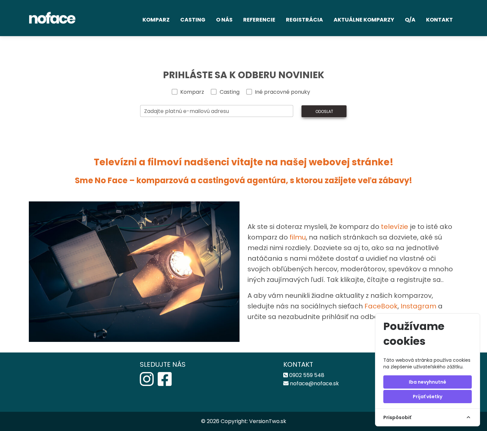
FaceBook (381, 306)
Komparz (156, 20)
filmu (298, 237)
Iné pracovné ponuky (282, 92)
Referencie (259, 20)
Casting (192, 20)
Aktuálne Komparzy (364, 20)
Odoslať (324, 111)
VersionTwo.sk (267, 421)
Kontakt (439, 20)
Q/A (410, 20)
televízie (394, 226)
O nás (224, 20)
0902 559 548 (306, 375)
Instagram (419, 306)
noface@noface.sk (314, 383)
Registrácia (304, 20)
